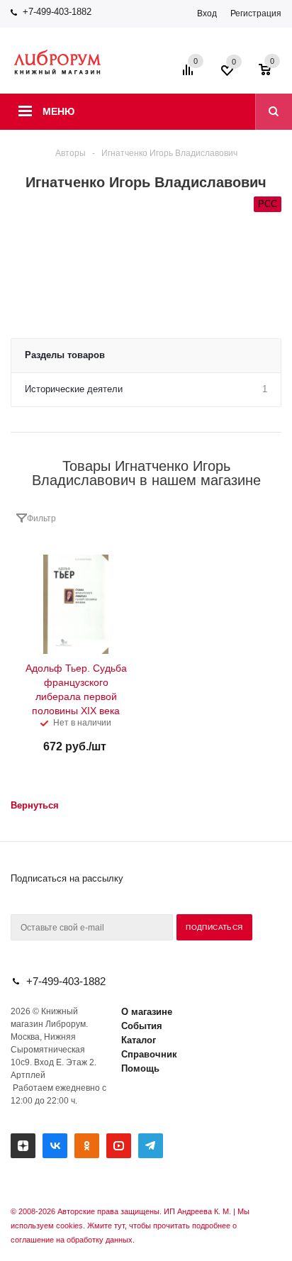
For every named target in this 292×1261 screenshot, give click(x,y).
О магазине (146, 1011)
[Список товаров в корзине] (272, 74)
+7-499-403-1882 (57, 11)
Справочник (149, 1054)
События (141, 1026)
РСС (267, 204)
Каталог (138, 1040)
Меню (58, 111)
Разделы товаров (65, 355)
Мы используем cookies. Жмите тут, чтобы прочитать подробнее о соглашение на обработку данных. (130, 1225)
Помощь (140, 1068)
